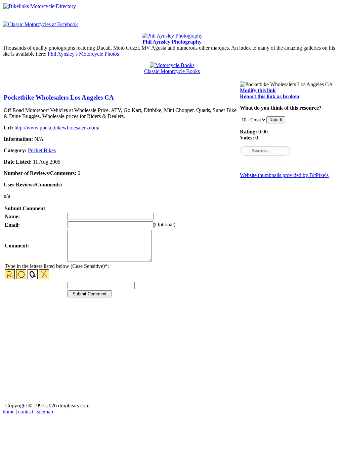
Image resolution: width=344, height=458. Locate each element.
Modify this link (258, 90)
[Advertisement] (172, 355)
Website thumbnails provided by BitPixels (284, 175)
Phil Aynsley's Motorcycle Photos (83, 54)
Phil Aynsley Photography (172, 42)
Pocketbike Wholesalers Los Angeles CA (59, 97)
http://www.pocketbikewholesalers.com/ (56, 127)
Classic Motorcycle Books (172, 71)
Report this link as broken (269, 96)
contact (25, 411)
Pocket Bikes (42, 150)
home (8, 411)
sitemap (45, 411)
